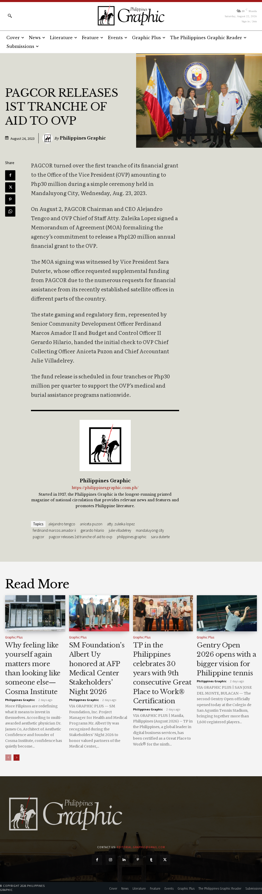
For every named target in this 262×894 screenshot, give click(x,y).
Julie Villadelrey (120, 530)
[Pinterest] (10, 199)
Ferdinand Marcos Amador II (54, 530)
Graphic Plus (14, 637)
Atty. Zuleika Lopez (121, 524)
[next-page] (16, 757)
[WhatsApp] (10, 211)
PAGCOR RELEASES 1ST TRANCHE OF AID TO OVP (80, 536)
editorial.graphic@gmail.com (141, 847)
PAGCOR (38, 536)
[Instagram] (111, 860)
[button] (9, 15)
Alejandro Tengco (61, 524)
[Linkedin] (124, 860)
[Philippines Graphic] (130, 15)
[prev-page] (8, 757)
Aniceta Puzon (91, 524)
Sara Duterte (160, 536)
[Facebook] (10, 175)
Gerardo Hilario (92, 530)
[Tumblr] (151, 860)
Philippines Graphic (83, 138)
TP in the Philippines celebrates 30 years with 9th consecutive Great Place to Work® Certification (162, 673)
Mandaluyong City (150, 530)
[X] (10, 187)
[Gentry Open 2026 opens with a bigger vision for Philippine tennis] (227, 613)
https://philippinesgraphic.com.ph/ (105, 488)
